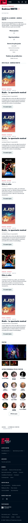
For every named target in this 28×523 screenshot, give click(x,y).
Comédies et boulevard (6, 475)
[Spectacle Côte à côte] (8, 168)
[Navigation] (25, 2)
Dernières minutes (16, 485)
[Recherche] (19, 2)
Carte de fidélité (5, 490)
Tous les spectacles (6, 462)
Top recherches (14, 490)
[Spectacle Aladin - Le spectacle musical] (8, 76)
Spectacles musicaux (14, 50)
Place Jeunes (14, 488)
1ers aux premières (5, 485)
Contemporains (5, 477)
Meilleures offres (5, 488)
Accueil (4, 427)
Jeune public (14, 46)
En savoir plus (7, 107)
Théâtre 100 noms (14, 58)
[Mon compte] (22, 2)
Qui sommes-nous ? (6, 514)
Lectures (15, 472)
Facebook (2, 498)
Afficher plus (14, 414)
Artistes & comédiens (8, 6)
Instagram (6, 498)
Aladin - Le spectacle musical (14, 92)
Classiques (16, 475)
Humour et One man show (14, 48)
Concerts (21, 472)
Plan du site (15, 514)
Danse (14, 52)
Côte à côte (6, 184)
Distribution (5, 13)
